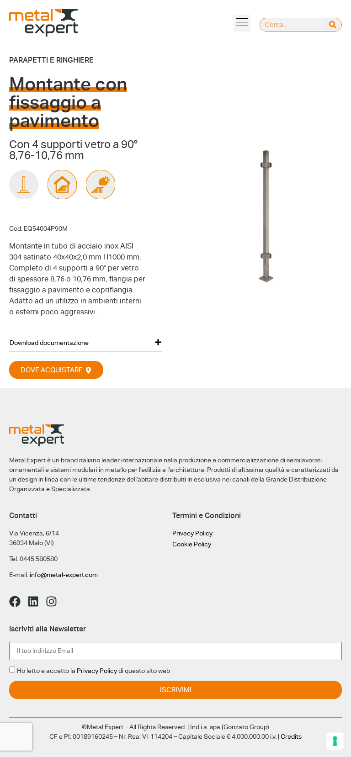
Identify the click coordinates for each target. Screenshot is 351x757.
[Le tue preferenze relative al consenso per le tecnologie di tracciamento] (335, 741)
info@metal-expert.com (64, 574)
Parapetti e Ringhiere (51, 60)
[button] (242, 23)
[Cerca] (332, 24)
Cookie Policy (191, 544)
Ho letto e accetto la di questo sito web (93, 670)
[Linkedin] (33, 601)
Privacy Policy (192, 533)
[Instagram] (51, 601)
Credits (291, 736)
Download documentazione (49, 342)
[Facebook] (15, 601)
